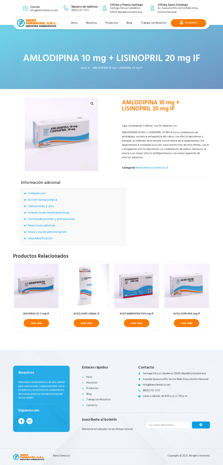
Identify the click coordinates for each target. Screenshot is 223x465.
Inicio (74, 23)
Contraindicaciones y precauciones (51, 219)
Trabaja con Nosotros (153, 23)
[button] (92, 104)
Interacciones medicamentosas (49, 212)
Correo (35, 7)
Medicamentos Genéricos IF (152, 167)
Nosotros (91, 23)
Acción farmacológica (42, 199)
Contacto (191, 23)
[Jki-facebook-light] (21, 421)
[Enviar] (201, 425)
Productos (112, 23)
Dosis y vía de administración (47, 232)
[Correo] (25, 8)
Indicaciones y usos (41, 206)
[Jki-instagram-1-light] (29, 421)
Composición (36, 193)
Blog (129, 23)
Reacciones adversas (41, 225)
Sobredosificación (40, 238)
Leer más (36, 323)
